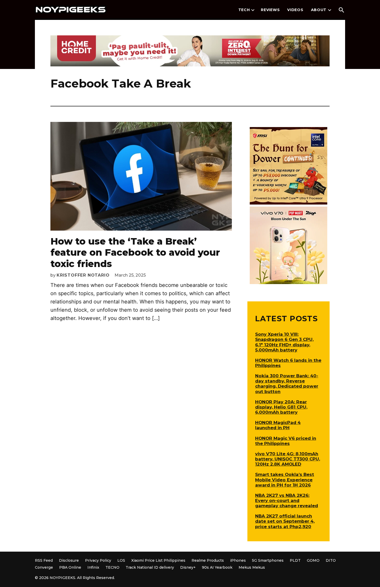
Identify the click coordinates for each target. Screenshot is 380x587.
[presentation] (253, 10)
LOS (121, 560)
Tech (244, 9)
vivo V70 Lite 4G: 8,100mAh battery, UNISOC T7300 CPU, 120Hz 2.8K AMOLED (287, 459)
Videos (295, 9)
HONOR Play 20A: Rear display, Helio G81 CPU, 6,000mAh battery (281, 407)
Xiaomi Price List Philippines (158, 560)
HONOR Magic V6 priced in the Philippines (285, 441)
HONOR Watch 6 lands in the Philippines (288, 363)
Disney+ (188, 567)
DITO (331, 560)
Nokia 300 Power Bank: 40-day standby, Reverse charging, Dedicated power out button (286, 383)
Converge (44, 567)
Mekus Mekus (252, 567)
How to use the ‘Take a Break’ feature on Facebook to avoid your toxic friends (135, 252)
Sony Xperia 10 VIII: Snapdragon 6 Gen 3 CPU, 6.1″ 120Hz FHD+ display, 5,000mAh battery (284, 342)
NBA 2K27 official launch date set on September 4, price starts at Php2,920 (285, 521)
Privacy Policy (98, 560)
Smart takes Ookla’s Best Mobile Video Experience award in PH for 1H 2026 (284, 479)
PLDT (295, 560)
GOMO (313, 560)
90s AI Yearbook (217, 567)
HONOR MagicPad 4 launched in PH (278, 425)
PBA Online (70, 567)
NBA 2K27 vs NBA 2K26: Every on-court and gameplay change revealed (286, 500)
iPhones (238, 560)
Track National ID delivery (150, 567)
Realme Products (208, 560)
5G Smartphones (268, 560)
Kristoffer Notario (83, 275)
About (319, 9)
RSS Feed (44, 560)
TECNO (112, 567)
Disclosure (69, 560)
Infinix (93, 567)
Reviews (270, 9)
